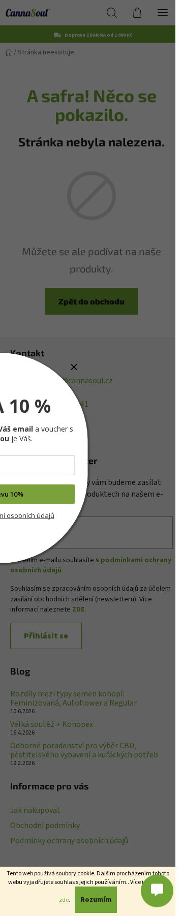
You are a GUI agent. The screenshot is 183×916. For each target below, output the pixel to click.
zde (64, 900)
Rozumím (95, 900)
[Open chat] (157, 890)
